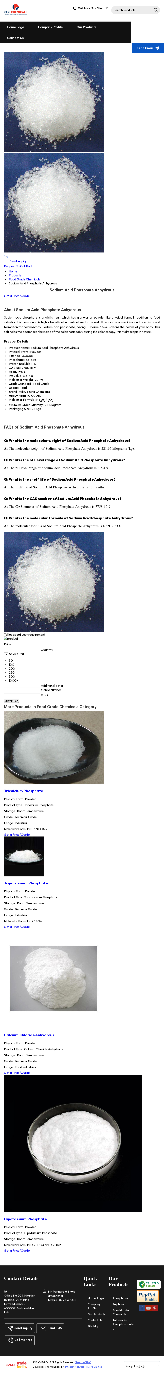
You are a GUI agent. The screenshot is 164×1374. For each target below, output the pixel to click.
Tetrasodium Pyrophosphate (123, 1322)
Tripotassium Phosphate (26, 883)
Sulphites (119, 1304)
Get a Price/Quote (17, 296)
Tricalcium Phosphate (23, 790)
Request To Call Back (18, 266)
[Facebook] (142, 1311)
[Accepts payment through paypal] (148, 1302)
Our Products (86, 27)
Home (13, 271)
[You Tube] (148, 1311)
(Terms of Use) (83, 1362)
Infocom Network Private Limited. (84, 1366)
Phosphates (121, 1298)
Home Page (15, 27)
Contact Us (15, 38)
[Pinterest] (155, 1311)
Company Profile (50, 27)
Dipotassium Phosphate (25, 1219)
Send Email (145, 48)
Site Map (93, 1326)
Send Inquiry (18, 261)
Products (15, 275)
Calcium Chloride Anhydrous (29, 1034)
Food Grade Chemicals (24, 279)
